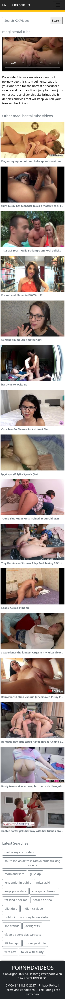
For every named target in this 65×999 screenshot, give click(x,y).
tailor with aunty (32, 952)
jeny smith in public (18, 883)
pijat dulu (11, 909)
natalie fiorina (42, 900)
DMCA (9, 985)
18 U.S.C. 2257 (26, 985)
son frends (12, 926)
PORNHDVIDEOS (33, 967)
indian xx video (33, 909)
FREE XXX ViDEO (16, 5)
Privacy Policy (48, 985)
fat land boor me (16, 900)
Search (56, 21)
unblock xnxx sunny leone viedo (26, 917)
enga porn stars (15, 891)
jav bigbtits (32, 926)
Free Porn (44, 990)
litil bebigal (12, 943)
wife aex (10, 952)
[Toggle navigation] (58, 5)
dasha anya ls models (19, 852)
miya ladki (43, 883)
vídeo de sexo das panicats (23, 935)
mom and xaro (15, 874)
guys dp (35, 874)
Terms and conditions (20, 990)
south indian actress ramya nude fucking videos (32, 863)
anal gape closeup (44, 891)
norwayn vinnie (35, 943)
